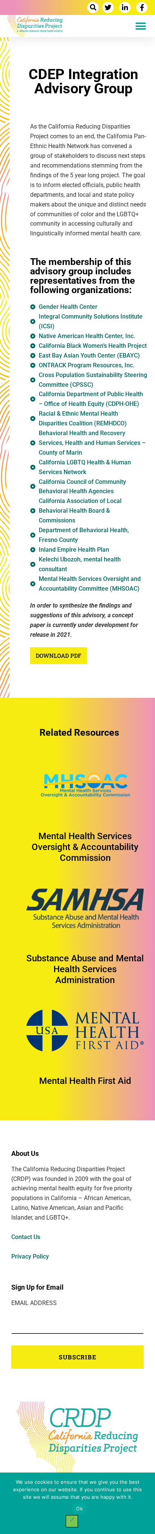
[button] (93, 7)
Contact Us (25, 1237)
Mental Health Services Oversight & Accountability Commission (85, 847)
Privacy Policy (30, 1256)
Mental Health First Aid (85, 1081)
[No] (71, 1521)
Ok (79, 1509)
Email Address (34, 1303)
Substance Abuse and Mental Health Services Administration (85, 969)
